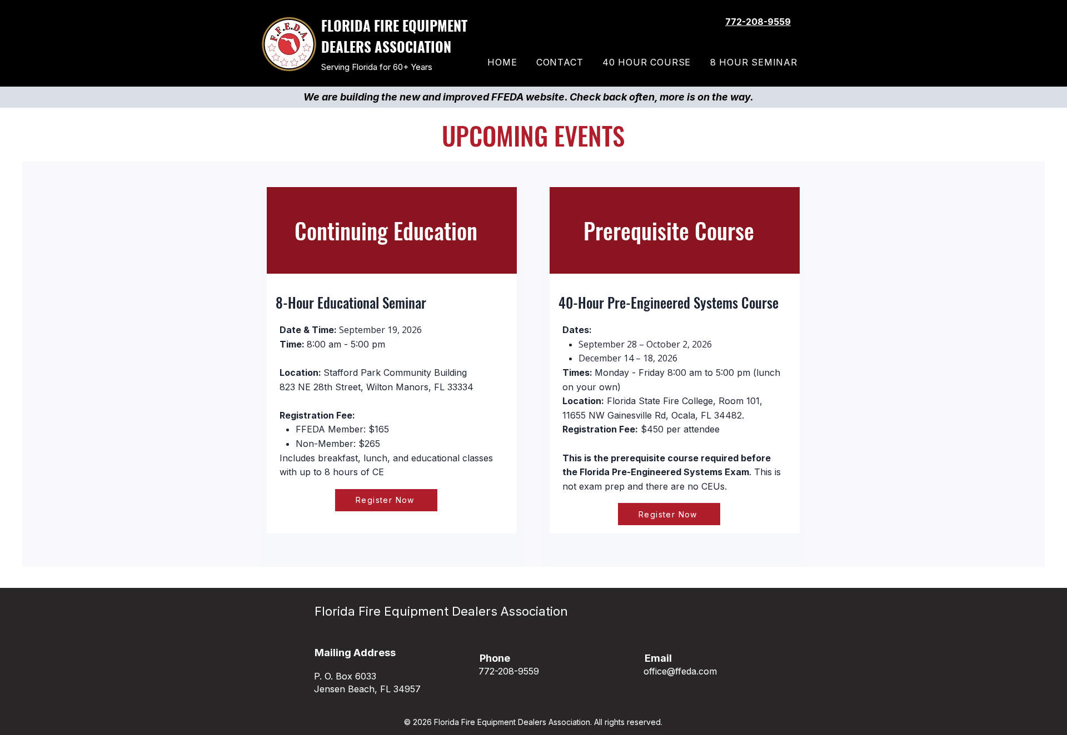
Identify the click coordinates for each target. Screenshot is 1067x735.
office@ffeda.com (680, 671)
